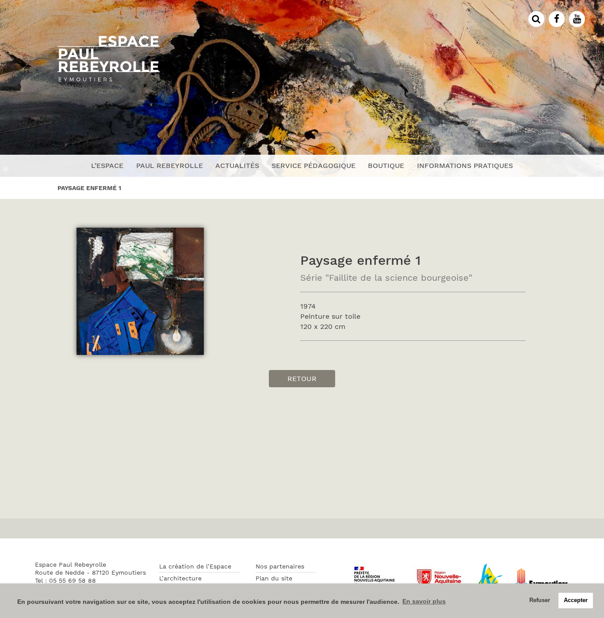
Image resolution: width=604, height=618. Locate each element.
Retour (302, 378)
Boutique (386, 165)
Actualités (237, 165)
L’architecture (180, 578)
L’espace (107, 165)
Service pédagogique (313, 165)
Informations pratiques (465, 165)
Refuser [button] (539, 600)
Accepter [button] (576, 600)
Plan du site (274, 578)
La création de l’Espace (195, 566)
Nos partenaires (280, 566)
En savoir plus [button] (424, 601)
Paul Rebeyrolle (169, 165)
